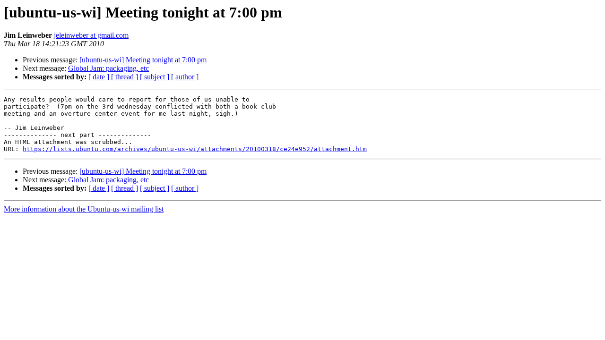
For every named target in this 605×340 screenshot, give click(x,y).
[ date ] (98, 77)
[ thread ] (124, 77)
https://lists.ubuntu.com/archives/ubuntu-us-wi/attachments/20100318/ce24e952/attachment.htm (195, 149)
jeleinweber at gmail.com (91, 35)
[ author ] (185, 77)
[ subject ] (154, 77)
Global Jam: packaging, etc (108, 68)
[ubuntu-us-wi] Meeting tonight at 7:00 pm (143, 60)
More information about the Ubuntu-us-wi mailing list (84, 209)
